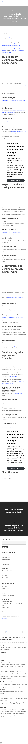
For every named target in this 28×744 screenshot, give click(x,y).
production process (13, 376)
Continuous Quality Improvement (9, 486)
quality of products (21, 102)
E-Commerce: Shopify (6, 573)
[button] (25, 1)
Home (3, 32)
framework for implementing (20, 85)
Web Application (5, 561)
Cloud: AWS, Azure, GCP (7, 570)
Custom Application (6, 559)
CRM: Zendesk (5, 577)
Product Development (6, 555)
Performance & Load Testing (8, 595)
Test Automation (5, 590)
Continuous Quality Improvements (9, 37)
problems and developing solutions (18, 131)
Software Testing (5, 588)
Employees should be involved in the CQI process (12, 317)
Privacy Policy (4, 618)
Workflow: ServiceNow (6, 580)
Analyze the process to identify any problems (11, 232)
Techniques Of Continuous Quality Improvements (12, 489)
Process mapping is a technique (8, 121)
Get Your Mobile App (15, 180)
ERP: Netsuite (5, 575)
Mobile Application (5, 564)
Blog (6, 32)
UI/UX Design (4, 586)
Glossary (14, 10)
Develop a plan (5, 240)
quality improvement (18, 393)
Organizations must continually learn (9, 346)
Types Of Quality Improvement (8, 492)
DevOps (3, 593)
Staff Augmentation (6, 557)
